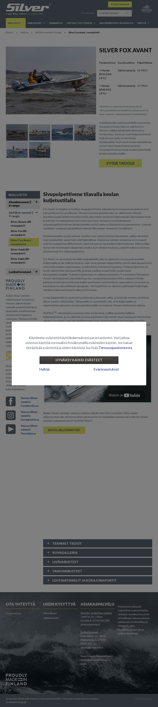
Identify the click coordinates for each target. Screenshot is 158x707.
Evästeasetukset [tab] (106, 369)
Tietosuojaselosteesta (115, 348)
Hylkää (44, 369)
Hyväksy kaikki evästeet (78, 360)
